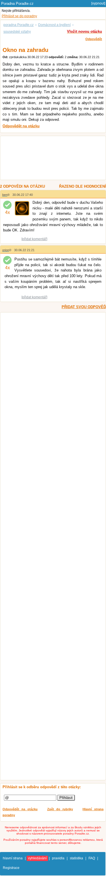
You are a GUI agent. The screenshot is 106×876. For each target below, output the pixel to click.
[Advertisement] (50, 158)
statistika (76, 858)
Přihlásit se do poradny (19, 16)
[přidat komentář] (34, 239)
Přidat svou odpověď (84, 307)
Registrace (11, 868)
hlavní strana (13, 858)
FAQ (91, 858)
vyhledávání (37, 858)
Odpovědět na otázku (20, 809)
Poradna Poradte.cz (17, 3)
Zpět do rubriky (60, 809)
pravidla (58, 858)
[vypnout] (98, 3)
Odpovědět (93, 39)
